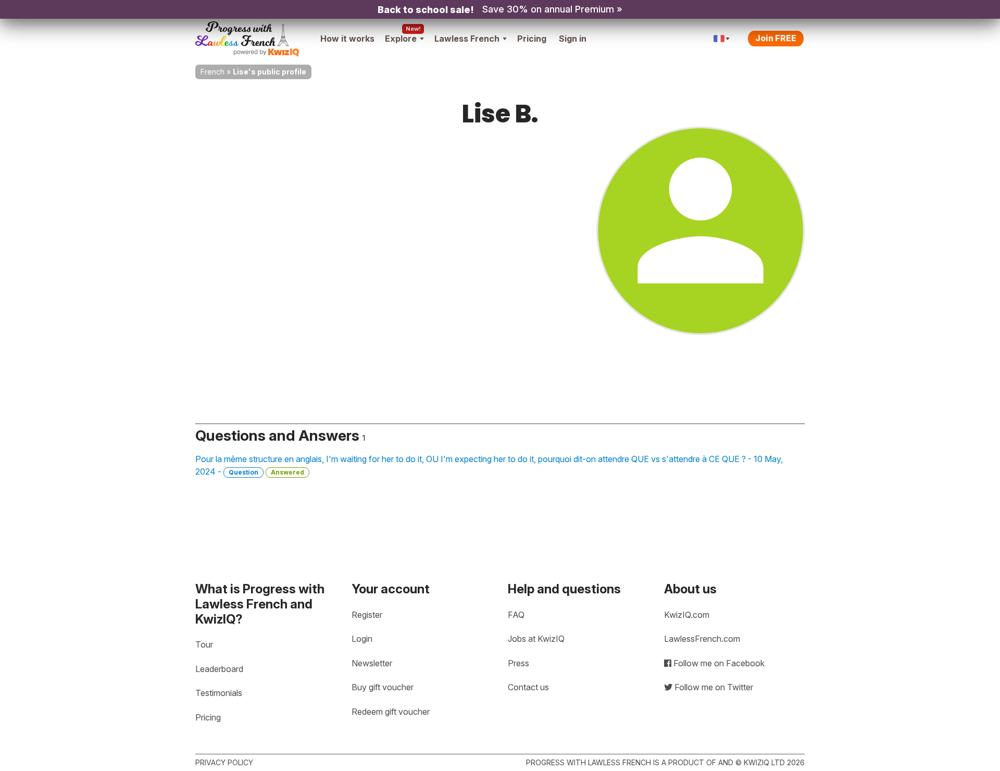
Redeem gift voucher (391, 711)
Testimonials (218, 693)
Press (518, 663)
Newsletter (372, 663)
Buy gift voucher (383, 687)
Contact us (528, 687)
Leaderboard (219, 669)
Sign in (572, 38)
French (212, 71)
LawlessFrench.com (702, 638)
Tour (204, 644)
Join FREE (775, 38)
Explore (401, 38)
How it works (347, 38)
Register (367, 615)
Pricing (531, 38)
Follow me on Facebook (718, 663)
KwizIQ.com (686, 615)
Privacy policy (224, 762)
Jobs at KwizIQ (536, 638)
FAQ (516, 615)
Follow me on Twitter (712, 687)
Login (362, 638)
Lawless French (466, 38)
